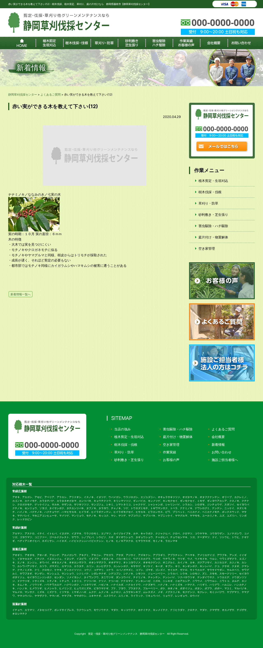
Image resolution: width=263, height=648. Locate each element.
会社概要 (218, 437)
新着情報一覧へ (20, 294)
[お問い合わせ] (241, 43)
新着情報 (218, 444)
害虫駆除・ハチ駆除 (213, 226)
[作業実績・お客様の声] (186, 43)
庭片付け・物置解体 (213, 237)
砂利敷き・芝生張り (213, 215)
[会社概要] (213, 43)
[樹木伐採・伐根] (76, 43)
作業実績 (169, 452)
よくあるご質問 (223, 429)
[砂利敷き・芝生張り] (131, 43)
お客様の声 (171, 460)
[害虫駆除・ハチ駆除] (159, 43)
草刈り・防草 (208, 203)
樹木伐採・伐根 (209, 192)
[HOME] (22, 43)
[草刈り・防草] (104, 43)
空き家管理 (206, 248)
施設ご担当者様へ (225, 460)
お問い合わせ (221, 452)
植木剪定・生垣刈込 (213, 181)
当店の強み (122, 429)
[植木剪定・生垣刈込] (49, 43)
